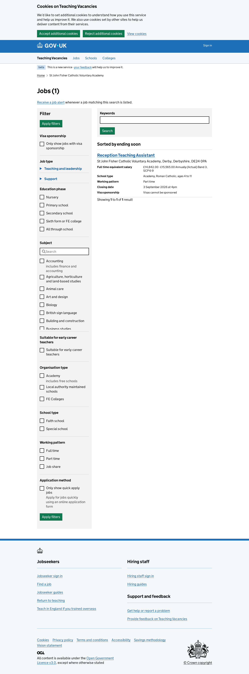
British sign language (61, 313)
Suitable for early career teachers (64, 352)
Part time (53, 459)
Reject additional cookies (103, 33)
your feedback (83, 67)
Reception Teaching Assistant (126, 155)
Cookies (43, 640)
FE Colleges (55, 399)
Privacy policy (62, 640)
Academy (53, 376)
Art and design (57, 297)
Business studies (58, 329)
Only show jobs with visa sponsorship (64, 145)
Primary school (57, 205)
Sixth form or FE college (63, 221)
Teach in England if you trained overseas (66, 609)
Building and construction (65, 321)
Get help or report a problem (148, 611)
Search (107, 131)
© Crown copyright (198, 663)
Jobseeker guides (50, 592)
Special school (57, 429)
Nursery (52, 197)
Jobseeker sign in (50, 576)
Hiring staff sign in (140, 576)
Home (41, 75)
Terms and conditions (92, 640)
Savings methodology (150, 640)
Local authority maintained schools (65, 389)
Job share (53, 467)
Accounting (54, 261)
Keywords (107, 113)
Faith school (55, 421)
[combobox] (64, 251)
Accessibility (121, 640)
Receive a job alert (51, 102)
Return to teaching (51, 600)
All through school (59, 229)
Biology (51, 305)
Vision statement (49, 645)
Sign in (207, 45)
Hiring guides (137, 584)
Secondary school (59, 213)
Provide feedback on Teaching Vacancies (157, 619)
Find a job (44, 584)
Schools (91, 58)
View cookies (137, 33)
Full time (52, 451)
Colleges (109, 58)
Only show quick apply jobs (63, 490)
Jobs (76, 58)
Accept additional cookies (58, 33)
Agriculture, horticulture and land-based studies (64, 279)
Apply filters (51, 123)
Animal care (55, 289)
